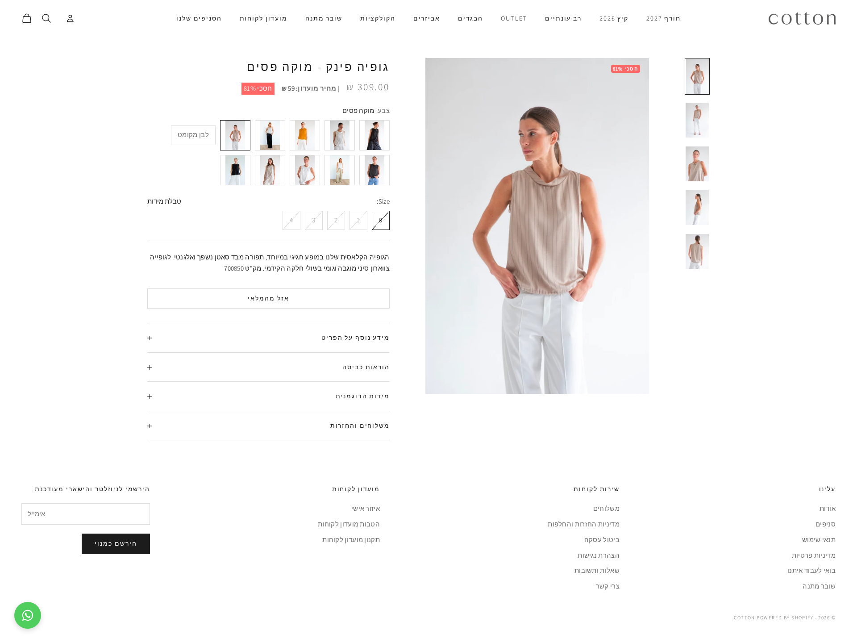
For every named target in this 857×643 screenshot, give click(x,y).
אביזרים (426, 18)
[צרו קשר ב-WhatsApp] (27, 615)
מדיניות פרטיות (814, 555)
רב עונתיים (563, 18)
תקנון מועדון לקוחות (351, 539)
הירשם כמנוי (116, 543)
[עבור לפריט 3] (697, 164)
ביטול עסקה (602, 539)
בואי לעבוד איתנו (811, 570)
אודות (828, 508)
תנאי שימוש (819, 539)
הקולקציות (377, 18)
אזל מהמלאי (268, 298)
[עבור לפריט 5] (697, 251)
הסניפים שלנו (198, 18)
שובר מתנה (323, 18)
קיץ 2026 (613, 18)
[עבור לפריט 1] (697, 76)
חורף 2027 (663, 18)
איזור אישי (365, 508)
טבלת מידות (164, 201)
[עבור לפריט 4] (697, 207)
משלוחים (606, 508)
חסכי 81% (258, 88)
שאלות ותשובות (597, 570)
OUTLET (514, 18)
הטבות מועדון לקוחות (349, 524)
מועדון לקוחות (263, 18)
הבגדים (470, 18)
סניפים (825, 524)
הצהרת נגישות (599, 555)
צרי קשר (608, 586)
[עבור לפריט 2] (697, 120)
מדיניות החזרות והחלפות (584, 524)
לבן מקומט (193, 135)
